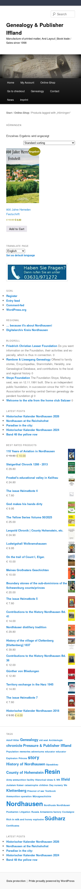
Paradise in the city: (19, 425)
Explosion (12, 758)
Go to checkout (16, 91)
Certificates (12, 825)
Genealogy (29, 739)
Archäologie (56, 740)
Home (10, 82)
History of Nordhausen (25, 763)
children (43, 785)
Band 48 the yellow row (21, 434)
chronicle (14, 745)
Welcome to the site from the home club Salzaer (38, 400)
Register (11, 296)
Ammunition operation (19, 796)
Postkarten (12, 811)
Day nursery (56, 785)
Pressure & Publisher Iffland (47, 745)
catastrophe (31, 785)
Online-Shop (21, 113)
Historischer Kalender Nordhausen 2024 (32, 430)
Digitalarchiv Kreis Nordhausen (27, 330)
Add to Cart (16, 229)
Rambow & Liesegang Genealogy (28, 359)
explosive (38, 819)
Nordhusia (50, 805)
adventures (37, 751)
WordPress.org (16, 310)
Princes (23, 758)
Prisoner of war (35, 791)
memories (25, 751)
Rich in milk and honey (19, 819)
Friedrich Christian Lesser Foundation (31, 346)
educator (50, 751)
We (65, 785)
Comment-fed (15, 305)
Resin (52, 771)
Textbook (50, 791)
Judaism (11, 785)
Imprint (24, 99)
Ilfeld (65, 779)
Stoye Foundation (18, 378)
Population (12, 751)
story (33, 757)
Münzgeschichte (42, 796)
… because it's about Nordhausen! (29, 325)
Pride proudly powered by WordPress (52, 881)
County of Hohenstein (25, 772)
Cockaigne (68, 811)
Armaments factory (50, 811)
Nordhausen (24, 803)
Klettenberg (16, 790)
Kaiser (20, 785)
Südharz (55, 818)
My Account (27, 82)
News (10, 99)
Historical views (44, 779)
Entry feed (13, 300)
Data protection (15, 881)
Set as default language (20, 255)
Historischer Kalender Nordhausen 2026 (32, 416)
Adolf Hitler (12, 740)
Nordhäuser (63, 805)
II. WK (57, 779)
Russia (35, 811)
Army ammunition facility (20, 779)
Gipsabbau (52, 764)
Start (9, 113)
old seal (43, 740)
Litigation (24, 811)
